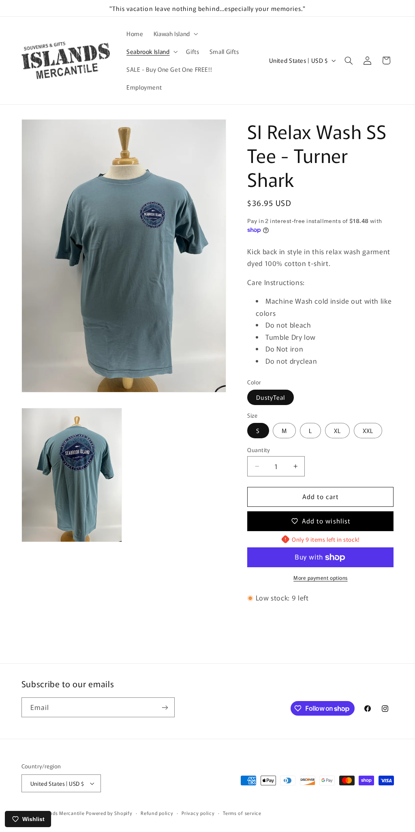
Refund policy (157, 813)
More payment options (320, 577)
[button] (174, 34)
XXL (368, 430)
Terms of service (242, 813)
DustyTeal (270, 397)
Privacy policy (198, 813)
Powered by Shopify (109, 813)
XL (337, 430)
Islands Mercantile (62, 813)
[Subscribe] (164, 707)
